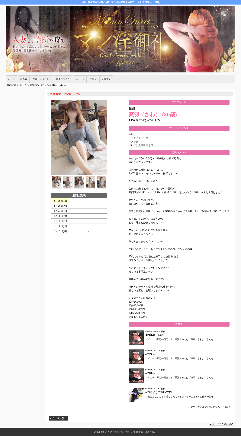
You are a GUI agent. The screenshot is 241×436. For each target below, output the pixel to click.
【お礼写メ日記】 (155, 334)
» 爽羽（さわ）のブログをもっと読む (209, 406)
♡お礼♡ (150, 372)
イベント (79, 79)
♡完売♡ (150, 353)
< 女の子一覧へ (58, 418)
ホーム (11, 79)
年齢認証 (11, 85)
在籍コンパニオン (42, 79)
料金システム (63, 79)
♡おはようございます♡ (159, 392)
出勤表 (23, 79)
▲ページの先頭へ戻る (221, 424)
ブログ (93, 79)
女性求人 (106, 79)
